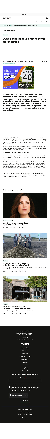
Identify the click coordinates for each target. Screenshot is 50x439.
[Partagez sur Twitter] (44, 61)
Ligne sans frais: (25, 339)
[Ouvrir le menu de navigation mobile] (47, 18)
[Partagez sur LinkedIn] (46, 61)
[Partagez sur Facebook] (42, 61)
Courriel (25, 377)
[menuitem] (41, 21)
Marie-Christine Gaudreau (9, 63)
